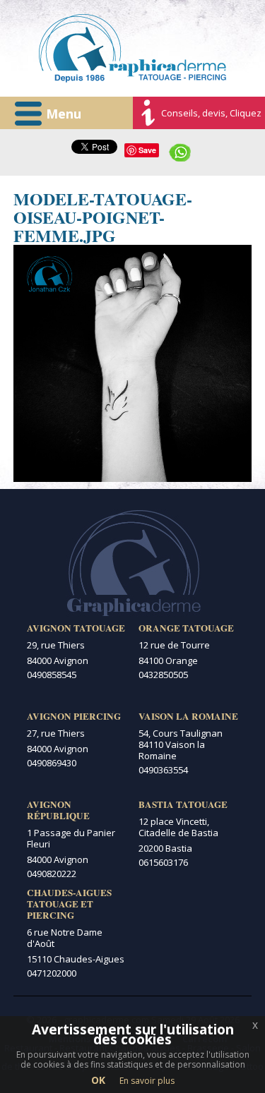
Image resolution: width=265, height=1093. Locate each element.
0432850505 (163, 674)
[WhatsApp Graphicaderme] (180, 151)
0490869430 (51, 762)
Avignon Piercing (74, 716)
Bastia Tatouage (183, 804)
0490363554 (163, 769)
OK (98, 1080)
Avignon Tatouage (76, 628)
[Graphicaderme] (132, 48)
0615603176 (163, 862)
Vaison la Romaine (188, 716)
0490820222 (51, 873)
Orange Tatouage (186, 628)
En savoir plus (147, 1081)
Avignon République (58, 810)
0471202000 (51, 973)
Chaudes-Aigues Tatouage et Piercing (69, 904)
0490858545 (51, 674)
